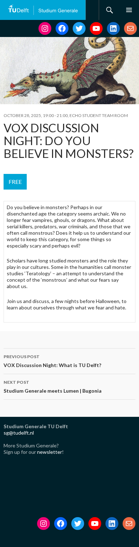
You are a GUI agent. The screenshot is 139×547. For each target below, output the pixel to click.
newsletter (49, 452)
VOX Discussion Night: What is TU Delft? (52, 361)
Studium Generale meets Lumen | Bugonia (53, 386)
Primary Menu (129, 10)
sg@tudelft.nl (19, 433)
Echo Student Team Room (99, 115)
